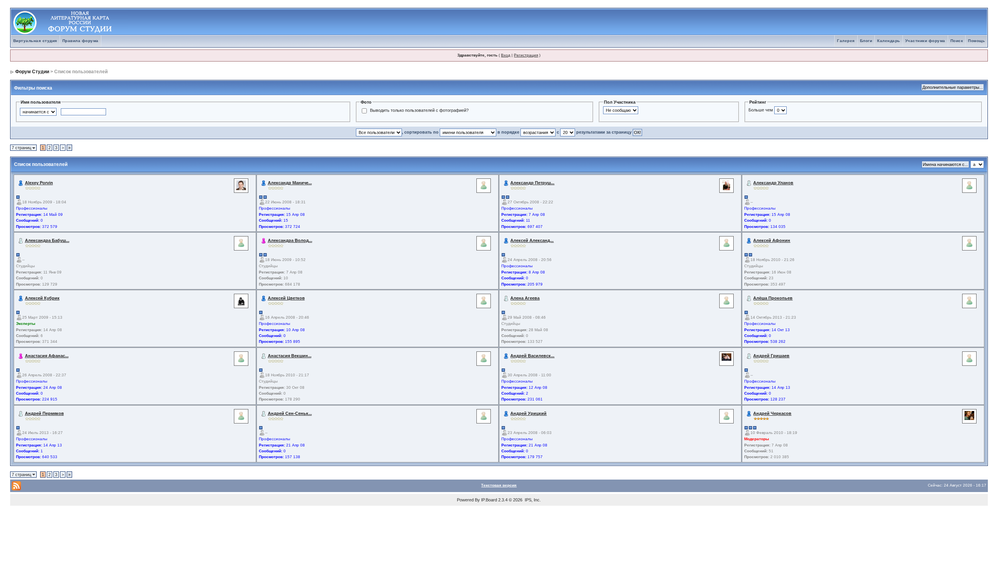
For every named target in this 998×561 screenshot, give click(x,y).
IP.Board (489, 499)
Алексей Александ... (532, 240)
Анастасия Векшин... (289, 355)
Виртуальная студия (35, 41)
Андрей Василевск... (532, 355)
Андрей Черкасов (772, 413)
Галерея (846, 41)
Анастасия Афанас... (47, 355)
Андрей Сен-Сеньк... (290, 413)
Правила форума (80, 41)
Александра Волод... (290, 240)
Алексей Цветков (286, 298)
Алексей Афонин (771, 240)
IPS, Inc (532, 499)
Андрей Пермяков (44, 413)
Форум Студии (32, 71)
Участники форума (925, 41)
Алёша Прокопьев (773, 298)
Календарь (888, 41)
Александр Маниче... (290, 182)
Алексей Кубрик (42, 298)
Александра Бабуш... (47, 240)
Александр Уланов (773, 182)
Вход (505, 55)
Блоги (866, 41)
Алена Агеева (525, 298)
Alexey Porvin (39, 182)
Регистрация (526, 55)
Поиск (956, 41)
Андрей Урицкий (528, 413)
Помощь (976, 41)
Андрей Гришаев (771, 355)
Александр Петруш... (532, 182)
